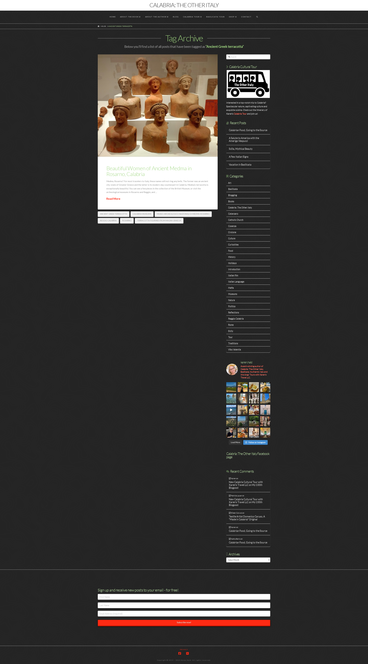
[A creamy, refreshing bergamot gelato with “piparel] (254, 387)
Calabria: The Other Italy (184, 5)
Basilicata (233, 188)
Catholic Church (235, 219)
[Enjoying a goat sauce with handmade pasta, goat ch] (254, 410)
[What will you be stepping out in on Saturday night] (265, 421)
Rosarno (126, 220)
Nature (231, 300)
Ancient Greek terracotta (113, 214)
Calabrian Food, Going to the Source (248, 130)
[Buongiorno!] (231, 398)
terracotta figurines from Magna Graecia (159, 220)
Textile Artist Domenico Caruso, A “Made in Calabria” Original (247, 518)
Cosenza (232, 226)
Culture (231, 238)
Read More (113, 198)
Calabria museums (142, 214)
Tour (230, 337)
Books (231, 201)
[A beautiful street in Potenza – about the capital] (243, 410)
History (231, 256)
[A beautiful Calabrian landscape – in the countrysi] (231, 421)
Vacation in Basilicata (240, 164)
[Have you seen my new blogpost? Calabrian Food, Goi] (231, 433)
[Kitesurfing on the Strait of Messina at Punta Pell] (231, 410)
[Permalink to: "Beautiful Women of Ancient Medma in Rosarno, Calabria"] (158, 105)
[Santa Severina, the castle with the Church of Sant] (243, 421)
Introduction (234, 269)
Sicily (230, 330)
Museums (232, 293)
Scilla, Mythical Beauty (240, 148)
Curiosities (233, 244)
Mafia (231, 287)
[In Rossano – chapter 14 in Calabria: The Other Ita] (265, 398)
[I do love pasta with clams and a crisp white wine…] (265, 387)
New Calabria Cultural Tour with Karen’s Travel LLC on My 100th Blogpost (246, 485)
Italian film (233, 275)
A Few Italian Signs (238, 156)
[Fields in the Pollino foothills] (231, 387)
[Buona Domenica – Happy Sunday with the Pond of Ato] (254, 421)
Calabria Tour (240, 113)
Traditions (233, 343)
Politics (231, 306)
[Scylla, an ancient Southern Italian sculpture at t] (254, 433)
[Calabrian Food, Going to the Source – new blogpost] (243, 433)
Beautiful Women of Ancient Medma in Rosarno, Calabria (148, 171)
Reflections (233, 312)
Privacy (184, 649)
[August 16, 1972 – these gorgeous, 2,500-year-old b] (254, 398)
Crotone (232, 232)
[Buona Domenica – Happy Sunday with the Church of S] (265, 410)
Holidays (232, 263)
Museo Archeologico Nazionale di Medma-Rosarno (183, 214)
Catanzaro (233, 213)
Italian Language (236, 281)
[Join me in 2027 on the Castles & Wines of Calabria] (243, 398)
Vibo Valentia (234, 349)
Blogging (232, 195)
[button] (365, 2)
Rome (231, 324)
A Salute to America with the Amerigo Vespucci (244, 139)
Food (230, 250)
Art (229, 182)
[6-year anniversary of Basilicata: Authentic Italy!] (243, 387)
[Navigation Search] (257, 17)
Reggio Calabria (108, 220)
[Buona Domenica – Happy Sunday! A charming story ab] (265, 433)
